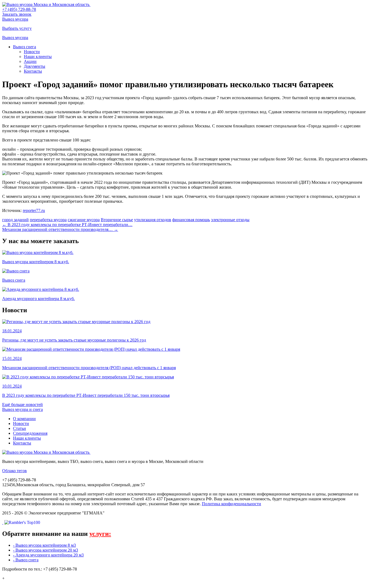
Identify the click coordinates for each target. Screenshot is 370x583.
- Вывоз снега (25, 560)
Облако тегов (14, 470)
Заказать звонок (16, 14)
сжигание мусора (84, 219)
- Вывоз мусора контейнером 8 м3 (44, 545)
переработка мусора (48, 219)
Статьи (19, 428)
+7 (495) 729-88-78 (19, 9)
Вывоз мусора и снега (22, 409)
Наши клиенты (38, 56)
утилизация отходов (152, 219)
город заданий (15, 219)
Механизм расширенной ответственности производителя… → (60, 229)
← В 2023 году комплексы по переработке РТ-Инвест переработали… (67, 224)
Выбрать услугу (17, 28)
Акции (30, 61)
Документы (34, 66)
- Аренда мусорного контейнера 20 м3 (48, 555)
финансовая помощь (191, 219)
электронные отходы (230, 219)
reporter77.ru (34, 210)
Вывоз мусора (15, 19)
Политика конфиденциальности (231, 503)
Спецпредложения (30, 433)
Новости (32, 51)
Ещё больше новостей (22, 404)
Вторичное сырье (117, 219)
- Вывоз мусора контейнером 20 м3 (45, 550)
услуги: (100, 533)
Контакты (33, 71)
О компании (24, 418)
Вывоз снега (24, 46)
